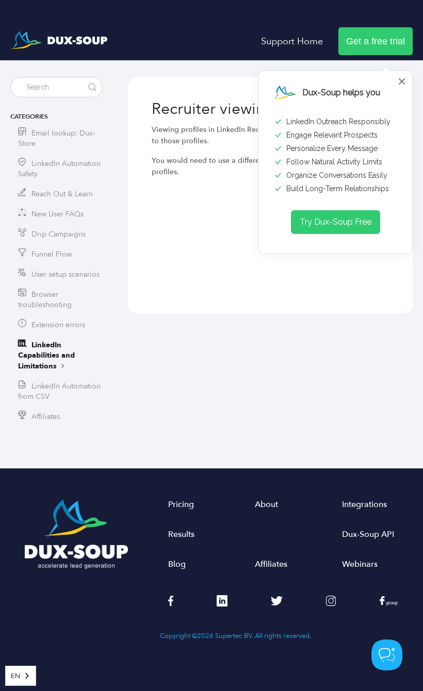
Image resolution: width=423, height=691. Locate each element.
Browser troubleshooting (45, 300)
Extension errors (58, 325)
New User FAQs (57, 214)
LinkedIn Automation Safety (59, 169)
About (266, 504)
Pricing (181, 504)
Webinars (360, 564)
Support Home (292, 41)
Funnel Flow (51, 254)
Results (181, 534)
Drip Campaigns (58, 234)
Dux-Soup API (368, 534)
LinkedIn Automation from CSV (59, 391)
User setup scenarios (65, 274)
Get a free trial (375, 41)
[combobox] (20, 676)
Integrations (364, 504)
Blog (177, 564)
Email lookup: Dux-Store (56, 138)
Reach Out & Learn (62, 194)
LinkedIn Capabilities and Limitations (46, 355)
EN (15, 676)
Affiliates (45, 417)
